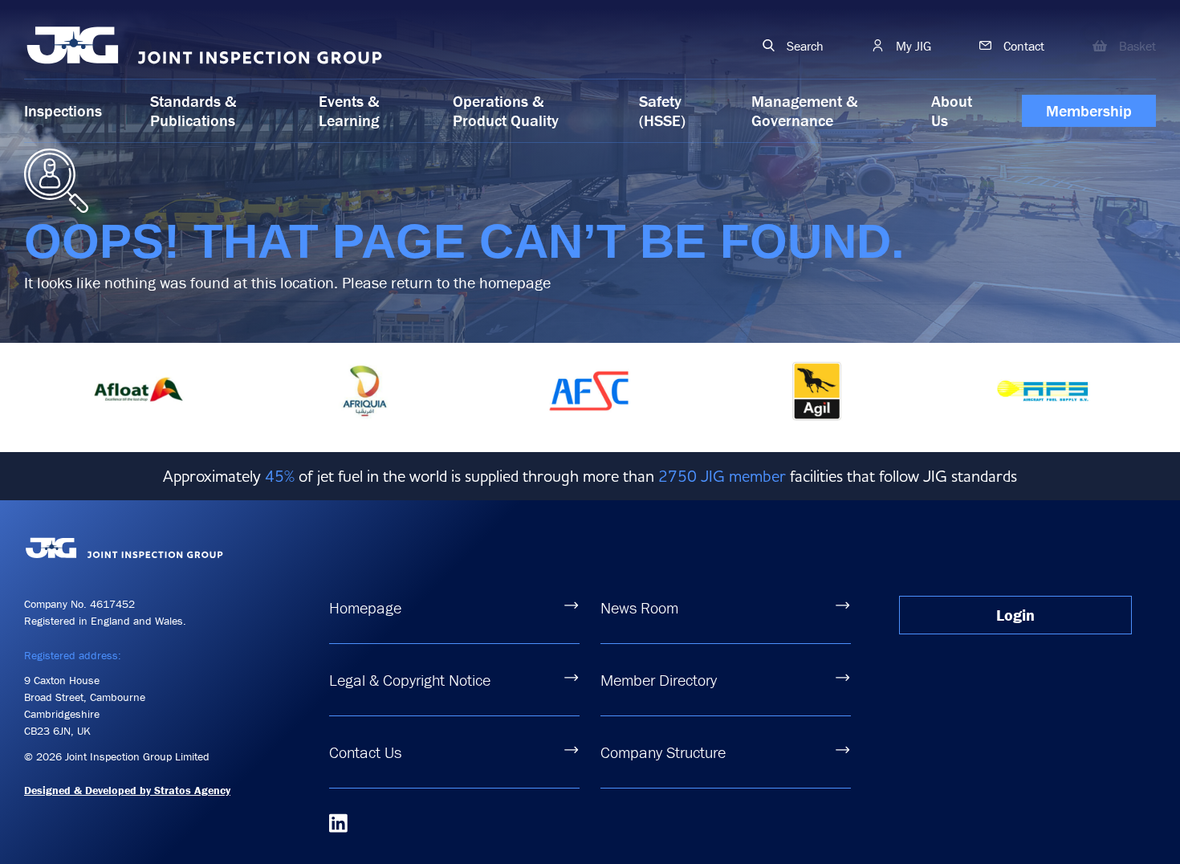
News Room (639, 607)
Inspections (63, 110)
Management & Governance (804, 110)
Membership (1089, 110)
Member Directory (658, 680)
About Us (951, 110)
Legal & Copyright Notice (409, 680)
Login (1015, 615)
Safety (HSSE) (662, 110)
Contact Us (365, 752)
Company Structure (663, 752)
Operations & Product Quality (506, 110)
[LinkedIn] (338, 823)
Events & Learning (349, 110)
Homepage (365, 607)
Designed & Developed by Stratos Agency (127, 790)
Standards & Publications (193, 110)
